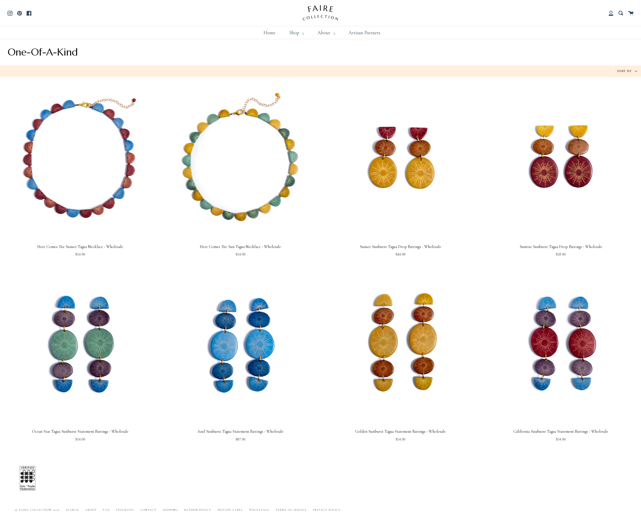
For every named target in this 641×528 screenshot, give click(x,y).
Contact (148, 510)
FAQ (106, 510)
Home (269, 33)
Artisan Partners (364, 33)
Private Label (230, 510)
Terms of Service (291, 510)
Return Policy (197, 510)
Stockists (125, 510)
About (324, 33)
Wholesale (259, 510)
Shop (294, 33)
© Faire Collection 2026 (37, 510)
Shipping (170, 510)
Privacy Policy (327, 510)
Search (72, 510)
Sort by (625, 70)
